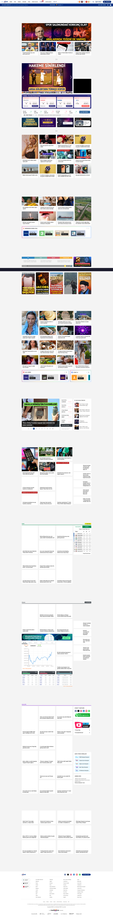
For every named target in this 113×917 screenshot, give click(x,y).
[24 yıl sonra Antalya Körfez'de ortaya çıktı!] (65, 154)
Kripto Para (65, 886)
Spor (36, 893)
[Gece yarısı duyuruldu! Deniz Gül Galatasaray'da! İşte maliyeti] (22, 92)
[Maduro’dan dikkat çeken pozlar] (58, 92)
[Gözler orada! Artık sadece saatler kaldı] (30, 616)
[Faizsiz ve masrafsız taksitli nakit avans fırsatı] (48, 92)
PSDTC (23, 679)
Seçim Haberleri (52, 886)
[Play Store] (26, 880)
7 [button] (44, 428)
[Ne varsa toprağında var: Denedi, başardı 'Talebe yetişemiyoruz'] (30, 844)
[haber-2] (42, 283)
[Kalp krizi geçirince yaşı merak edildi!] (47, 139)
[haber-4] (70, 283)
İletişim (47, 901)
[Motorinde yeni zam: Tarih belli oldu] (78, 640)
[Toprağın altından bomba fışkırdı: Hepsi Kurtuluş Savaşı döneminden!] (65, 345)
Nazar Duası (79, 897)
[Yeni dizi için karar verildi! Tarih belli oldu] (47, 725)
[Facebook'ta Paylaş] (81, 782)
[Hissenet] (78, 914)
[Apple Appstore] (26, 883)
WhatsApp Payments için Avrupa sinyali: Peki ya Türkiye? (83, 822)
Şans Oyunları (52, 893)
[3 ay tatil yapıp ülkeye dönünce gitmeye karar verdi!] (47, 740)
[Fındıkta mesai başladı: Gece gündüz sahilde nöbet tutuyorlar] (64, 661)
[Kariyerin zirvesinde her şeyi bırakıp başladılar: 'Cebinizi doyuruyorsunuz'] (78, 632)
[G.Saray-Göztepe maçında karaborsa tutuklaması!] (30, 481)
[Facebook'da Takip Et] (76, 711)
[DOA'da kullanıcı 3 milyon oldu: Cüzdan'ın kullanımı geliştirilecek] (47, 623)
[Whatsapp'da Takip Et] (89, 711)
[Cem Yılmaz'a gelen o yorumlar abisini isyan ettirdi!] (29, 92)
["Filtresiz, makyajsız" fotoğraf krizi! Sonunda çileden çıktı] (47, 755)
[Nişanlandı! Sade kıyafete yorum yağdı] (30, 345)
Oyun (78, 879)
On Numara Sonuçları (84, 770)
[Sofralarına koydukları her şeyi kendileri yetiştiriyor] (30, 496)
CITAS (23, 684)
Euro (47, 642)
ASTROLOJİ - (68, 121)
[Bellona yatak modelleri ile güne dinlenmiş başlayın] (48, 830)
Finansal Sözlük (66, 883)
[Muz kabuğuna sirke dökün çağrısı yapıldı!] (30, 201)
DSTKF (41, 679)
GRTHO (23, 682)
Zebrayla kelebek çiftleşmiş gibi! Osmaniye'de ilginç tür (86, 467)
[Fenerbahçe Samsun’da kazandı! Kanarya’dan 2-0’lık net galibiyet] (64, 567)
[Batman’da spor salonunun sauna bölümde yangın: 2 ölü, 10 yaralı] (51, 92)
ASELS (58, 684)
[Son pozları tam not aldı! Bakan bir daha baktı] (30, 777)
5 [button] (39, 428)
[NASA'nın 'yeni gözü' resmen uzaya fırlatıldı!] (30, 216)
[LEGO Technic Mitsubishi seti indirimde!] (47, 360)
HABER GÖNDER (103, 4)
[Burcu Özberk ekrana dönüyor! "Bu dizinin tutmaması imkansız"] (83, 352)
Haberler (37, 881)
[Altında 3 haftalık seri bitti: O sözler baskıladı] (47, 315)
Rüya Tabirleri (65, 893)
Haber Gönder (86, 874)
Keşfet (64, 897)
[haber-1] (28, 283)
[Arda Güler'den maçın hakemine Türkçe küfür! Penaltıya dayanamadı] (27, 92)
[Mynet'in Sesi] (47, 122)
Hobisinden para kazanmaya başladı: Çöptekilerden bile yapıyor (82, 852)
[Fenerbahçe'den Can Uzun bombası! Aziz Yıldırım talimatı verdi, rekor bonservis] (70, 92)
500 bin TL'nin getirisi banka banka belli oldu (86, 649)
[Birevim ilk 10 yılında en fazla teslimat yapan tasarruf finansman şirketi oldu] (48, 815)
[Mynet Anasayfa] (6, 1)
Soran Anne (79, 883)
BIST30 (35, 642)
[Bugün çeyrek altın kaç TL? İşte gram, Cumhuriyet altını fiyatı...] (65, 139)
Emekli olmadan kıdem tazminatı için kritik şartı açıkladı (86, 657)
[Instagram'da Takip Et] (81, 711)
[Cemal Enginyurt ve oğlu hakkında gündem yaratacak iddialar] (68, 92)
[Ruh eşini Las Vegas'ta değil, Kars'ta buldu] (30, 360)
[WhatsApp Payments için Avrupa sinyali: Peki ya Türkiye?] (83, 815)
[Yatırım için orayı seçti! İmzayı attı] (47, 770)
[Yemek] (86, 2)
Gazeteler (51, 890)
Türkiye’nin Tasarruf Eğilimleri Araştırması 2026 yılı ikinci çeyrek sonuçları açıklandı (65, 837)
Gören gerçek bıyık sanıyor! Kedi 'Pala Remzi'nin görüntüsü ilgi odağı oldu (86, 493)
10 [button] (52, 428)
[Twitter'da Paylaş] (84, 782)
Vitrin (50, 884)
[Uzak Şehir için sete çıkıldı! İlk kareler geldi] (64, 770)
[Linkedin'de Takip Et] (84, 711)
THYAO (58, 679)
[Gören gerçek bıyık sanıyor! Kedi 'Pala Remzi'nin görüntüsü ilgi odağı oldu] (78, 492)
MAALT (23, 680)
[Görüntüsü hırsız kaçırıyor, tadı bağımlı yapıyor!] (64, 466)
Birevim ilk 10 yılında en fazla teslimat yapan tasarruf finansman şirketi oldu (46, 823)
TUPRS (58, 682)
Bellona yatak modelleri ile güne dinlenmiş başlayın (47, 836)
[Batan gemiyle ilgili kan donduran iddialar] (61, 92)
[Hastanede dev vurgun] (71, 92)
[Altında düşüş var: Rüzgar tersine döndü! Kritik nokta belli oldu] (64, 608)
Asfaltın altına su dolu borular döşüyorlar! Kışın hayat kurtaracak (86, 475)
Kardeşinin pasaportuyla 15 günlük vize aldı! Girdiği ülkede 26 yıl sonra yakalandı (86, 485)
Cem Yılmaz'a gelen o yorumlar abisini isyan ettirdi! (19, 4)
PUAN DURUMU (78, 526)
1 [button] (28, 428)
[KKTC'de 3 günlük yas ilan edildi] (41, 92)
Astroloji (51, 883)
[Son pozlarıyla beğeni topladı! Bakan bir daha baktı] (47, 784)
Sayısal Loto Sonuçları (84, 760)
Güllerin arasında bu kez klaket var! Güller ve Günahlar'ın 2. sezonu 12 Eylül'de (65, 823)
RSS (68, 901)
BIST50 (30, 642)
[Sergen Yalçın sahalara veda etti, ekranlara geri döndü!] (47, 559)
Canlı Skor (88, 523)
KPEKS (41, 680)
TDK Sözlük (79, 893)
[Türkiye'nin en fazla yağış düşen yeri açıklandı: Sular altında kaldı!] (83, 209)
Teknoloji (51, 879)
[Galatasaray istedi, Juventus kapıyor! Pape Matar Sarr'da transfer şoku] (47, 481)
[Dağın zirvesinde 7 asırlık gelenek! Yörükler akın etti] (78, 500)
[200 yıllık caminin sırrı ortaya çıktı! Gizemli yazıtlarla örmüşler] (65, 315)
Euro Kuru (65, 891)
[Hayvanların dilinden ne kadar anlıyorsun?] (83, 315)
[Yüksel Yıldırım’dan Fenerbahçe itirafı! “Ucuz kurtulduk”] (30, 559)
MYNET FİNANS (29, 115)
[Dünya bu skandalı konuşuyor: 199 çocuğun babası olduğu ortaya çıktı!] (65, 92)
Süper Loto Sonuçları (83, 763)
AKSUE (41, 682)
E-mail (51, 891)
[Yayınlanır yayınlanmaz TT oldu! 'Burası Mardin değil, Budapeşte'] (64, 489)
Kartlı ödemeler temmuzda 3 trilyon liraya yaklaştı (64, 851)
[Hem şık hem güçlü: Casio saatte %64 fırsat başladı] (47, 466)
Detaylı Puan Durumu (86, 553)
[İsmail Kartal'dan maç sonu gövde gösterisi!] (64, 530)
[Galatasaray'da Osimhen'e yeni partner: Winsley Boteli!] (54, 92)
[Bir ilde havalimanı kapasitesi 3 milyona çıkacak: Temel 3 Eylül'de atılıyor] (64, 646)
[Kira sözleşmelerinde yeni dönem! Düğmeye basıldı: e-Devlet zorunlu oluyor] (64, 623)
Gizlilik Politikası (59, 901)
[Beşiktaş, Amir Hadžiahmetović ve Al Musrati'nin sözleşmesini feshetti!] (46, 92)
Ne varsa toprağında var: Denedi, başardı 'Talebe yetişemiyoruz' (30, 851)
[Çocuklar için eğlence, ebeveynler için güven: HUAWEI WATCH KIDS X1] (83, 139)
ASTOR (58, 680)
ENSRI (41, 684)
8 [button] (47, 428)
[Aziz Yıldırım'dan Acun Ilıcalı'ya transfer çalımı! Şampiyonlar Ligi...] (56, 92)
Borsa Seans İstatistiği (67, 879)
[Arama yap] (93, 1)
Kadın (37, 886)
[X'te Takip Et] (68, 874)
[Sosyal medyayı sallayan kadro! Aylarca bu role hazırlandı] (65, 201)
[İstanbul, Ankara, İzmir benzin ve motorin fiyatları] (64, 451)
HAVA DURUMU (52, 4)
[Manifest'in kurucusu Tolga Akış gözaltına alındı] (30, 740)
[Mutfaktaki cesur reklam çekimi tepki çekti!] (30, 147)
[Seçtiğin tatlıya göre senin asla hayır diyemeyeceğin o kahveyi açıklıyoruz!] (47, 345)
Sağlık (51, 881)
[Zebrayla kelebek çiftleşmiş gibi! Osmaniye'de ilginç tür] (78, 467)
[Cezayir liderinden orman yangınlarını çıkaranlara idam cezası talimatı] (47, 77)
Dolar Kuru (65, 890)
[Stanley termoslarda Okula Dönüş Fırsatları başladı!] (83, 154)
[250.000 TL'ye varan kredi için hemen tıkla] (34, 92)
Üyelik (54, 901)
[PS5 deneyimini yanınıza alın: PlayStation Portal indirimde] (47, 330)
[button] (2, 1)
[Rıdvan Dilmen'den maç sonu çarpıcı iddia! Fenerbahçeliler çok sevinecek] (47, 530)
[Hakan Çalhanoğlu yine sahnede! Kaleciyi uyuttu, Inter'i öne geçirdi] (39, 92)
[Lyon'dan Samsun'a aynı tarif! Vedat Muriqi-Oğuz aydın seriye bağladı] (43, 92)
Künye (44, 901)
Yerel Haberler (38, 897)
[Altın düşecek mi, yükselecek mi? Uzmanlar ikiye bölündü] (38, 92)
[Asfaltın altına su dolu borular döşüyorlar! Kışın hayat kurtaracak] (78, 475)
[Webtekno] (63, 914)
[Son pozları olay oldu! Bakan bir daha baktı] (64, 710)
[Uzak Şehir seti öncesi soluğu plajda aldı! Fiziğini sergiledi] (30, 323)
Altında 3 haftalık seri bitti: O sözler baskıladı (87, 624)
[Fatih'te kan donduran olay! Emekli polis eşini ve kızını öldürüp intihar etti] (60, 92)
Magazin (37, 888)
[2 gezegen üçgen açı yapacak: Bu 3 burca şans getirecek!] (83, 330)
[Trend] (82, 2)
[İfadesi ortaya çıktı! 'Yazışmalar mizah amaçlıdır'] (64, 725)
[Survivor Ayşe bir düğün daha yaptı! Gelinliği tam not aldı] (30, 718)
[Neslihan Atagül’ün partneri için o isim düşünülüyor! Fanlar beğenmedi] (66, 92)
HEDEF (41, 677)
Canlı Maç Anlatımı (53, 888)
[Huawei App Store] (26, 886)
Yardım (51, 901)
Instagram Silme (80, 891)
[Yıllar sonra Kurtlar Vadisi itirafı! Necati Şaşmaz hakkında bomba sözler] (47, 710)
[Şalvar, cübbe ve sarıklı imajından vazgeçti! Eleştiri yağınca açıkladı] (30, 755)
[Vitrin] (84, 2)
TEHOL (58, 677)
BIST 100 (26, 645)
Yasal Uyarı (65, 901)
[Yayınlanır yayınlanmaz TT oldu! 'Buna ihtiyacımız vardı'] (64, 784)
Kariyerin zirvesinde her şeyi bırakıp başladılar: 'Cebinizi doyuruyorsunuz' (86, 634)
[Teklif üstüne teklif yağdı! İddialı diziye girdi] (64, 748)
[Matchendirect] (42, 914)
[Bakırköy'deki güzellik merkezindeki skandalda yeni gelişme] (44, 92)
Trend (37, 890)
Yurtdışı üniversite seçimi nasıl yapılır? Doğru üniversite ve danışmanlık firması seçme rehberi (47, 852)
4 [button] (36, 428)
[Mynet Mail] (110, 5)
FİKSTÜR (86, 526)
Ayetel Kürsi (79, 895)
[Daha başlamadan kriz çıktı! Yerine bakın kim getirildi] (30, 459)
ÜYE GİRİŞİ (99, 1)
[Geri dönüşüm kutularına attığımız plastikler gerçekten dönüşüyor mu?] (47, 451)
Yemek (37, 884)
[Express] (89, 2)
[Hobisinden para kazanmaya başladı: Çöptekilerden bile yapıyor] (83, 844)
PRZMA (23, 677)
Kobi (50, 895)
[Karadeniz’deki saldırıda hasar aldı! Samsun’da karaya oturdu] (65, 216)
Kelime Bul (79, 881)
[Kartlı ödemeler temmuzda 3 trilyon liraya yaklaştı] (65, 844)
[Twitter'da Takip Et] (78, 711)
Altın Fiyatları (65, 888)
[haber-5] (84, 283)
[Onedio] (55, 914)
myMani (51, 897)
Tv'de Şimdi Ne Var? (79, 732)
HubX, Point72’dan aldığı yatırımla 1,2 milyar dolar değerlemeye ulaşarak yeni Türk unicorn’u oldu (29, 823)
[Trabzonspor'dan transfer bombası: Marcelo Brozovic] (47, 496)
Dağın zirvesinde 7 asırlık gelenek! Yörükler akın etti (86, 500)
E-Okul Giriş (79, 888)
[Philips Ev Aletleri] (80, 2)
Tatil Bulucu (79, 884)
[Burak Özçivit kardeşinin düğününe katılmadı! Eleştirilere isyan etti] (26, 92)
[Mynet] (49, 914)
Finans (37, 883)
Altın (52, 642)
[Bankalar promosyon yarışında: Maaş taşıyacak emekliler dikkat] (24, 92)
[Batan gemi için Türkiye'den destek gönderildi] (63, 92)
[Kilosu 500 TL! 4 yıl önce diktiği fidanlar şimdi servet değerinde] (30, 830)
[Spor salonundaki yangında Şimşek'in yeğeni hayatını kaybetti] (56, 32)
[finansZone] (82, 261)
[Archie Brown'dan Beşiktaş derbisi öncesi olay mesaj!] (32, 92)
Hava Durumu (65, 895)
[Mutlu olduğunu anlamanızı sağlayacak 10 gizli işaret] (47, 154)
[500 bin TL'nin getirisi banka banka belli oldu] (65, 330)
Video (37, 895)
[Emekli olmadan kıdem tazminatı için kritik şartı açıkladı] (65, 360)
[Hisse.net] (30, 122)
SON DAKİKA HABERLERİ (6, 4)
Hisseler (64, 884)
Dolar (41, 642)
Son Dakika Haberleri (39, 879)
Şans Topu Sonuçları (83, 767)
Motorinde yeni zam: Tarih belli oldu (86, 641)
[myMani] (41, 2)
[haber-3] (56, 283)
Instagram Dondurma (81, 890)
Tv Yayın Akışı (77, 730)
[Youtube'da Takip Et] (86, 711)
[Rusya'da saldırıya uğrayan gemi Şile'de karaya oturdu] (49, 92)
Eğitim (37, 891)
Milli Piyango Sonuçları (84, 757)
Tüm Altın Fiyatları (65, 425)
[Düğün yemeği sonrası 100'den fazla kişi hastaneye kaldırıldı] (36, 92)
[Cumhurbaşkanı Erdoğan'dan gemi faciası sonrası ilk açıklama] (53, 92)
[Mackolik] (34, 914)
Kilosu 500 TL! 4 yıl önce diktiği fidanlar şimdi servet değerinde (29, 836)
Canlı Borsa (88, 602)
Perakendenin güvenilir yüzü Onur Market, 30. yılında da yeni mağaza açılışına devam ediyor (83, 837)
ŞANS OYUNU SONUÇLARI (81, 753)
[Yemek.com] (71, 914)
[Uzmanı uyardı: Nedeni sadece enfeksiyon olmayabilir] (47, 216)
